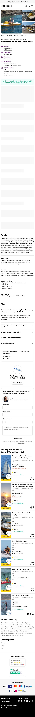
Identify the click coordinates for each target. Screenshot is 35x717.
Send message (17, 438)
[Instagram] (19, 701)
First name (5, 404)
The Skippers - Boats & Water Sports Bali (13, 39)
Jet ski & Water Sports (6, 35)
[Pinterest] (33, 701)
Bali (25, 35)
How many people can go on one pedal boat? (14, 326)
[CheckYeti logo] (12, 6)
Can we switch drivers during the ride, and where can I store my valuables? (15, 311)
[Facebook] (22, 701)
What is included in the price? (11, 332)
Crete (21, 35)
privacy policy (21, 443)
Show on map (9, 75)
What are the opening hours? (11, 337)
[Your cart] (25, 6)
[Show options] (9, 422)
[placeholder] (32, 6)
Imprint (15, 705)
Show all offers (18, 383)
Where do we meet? (8, 343)
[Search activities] (29, 6)
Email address (6, 411)
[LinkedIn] (24, 701)
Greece (16, 35)
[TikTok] (30, 701)
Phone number (7, 419)
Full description (8, 50)
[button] (11, 21)
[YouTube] (27, 701)
